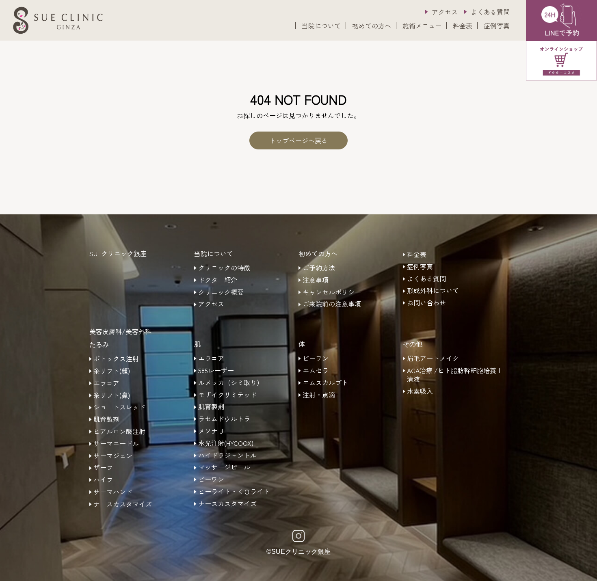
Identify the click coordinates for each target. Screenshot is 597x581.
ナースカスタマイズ (122, 504)
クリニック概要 (221, 292)
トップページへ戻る (298, 140)
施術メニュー (421, 25)
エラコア (106, 383)
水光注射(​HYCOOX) (225, 443)
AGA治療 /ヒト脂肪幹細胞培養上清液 (455, 375)
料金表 (462, 25)
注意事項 (316, 280)
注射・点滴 (319, 395)
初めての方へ (371, 25)
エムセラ (316, 370)
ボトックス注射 (116, 358)
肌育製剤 (106, 419)
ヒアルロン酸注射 (119, 431)
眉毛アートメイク (433, 358)
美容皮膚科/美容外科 (120, 331)
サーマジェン (112, 455)
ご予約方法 (319, 268)
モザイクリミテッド (227, 395)
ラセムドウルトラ (224, 419)
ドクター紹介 (217, 280)
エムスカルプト (325, 382)
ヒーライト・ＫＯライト (234, 491)
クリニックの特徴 (224, 268)
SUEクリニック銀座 (118, 253)
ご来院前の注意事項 (332, 304)
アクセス (445, 12)
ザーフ (103, 467)
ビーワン (211, 479)
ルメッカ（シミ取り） (230, 382)
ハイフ (103, 479)
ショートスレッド (119, 407)
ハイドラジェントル (227, 455)
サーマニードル (116, 443)
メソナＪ (211, 431)
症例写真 (497, 25)
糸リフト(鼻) (111, 395)
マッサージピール (224, 467)
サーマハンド (112, 492)
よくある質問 (490, 12)
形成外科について (433, 290)
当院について (321, 25)
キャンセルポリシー (332, 292)
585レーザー (216, 370)
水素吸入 (420, 391)
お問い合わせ (426, 302)
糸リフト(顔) (111, 371)
